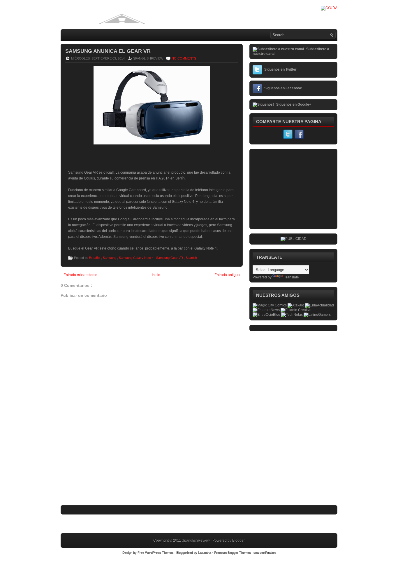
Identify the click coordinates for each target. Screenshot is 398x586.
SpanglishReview (196, 540)
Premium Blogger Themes (233, 552)
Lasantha (205, 552)
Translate (291, 277)
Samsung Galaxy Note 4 (136, 257)
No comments (184, 58)
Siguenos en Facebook (283, 88)
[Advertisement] (104, 465)
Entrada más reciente (80, 275)
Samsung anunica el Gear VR (108, 51)
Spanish (191, 257)
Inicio (156, 275)
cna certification (264, 552)
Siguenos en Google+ (293, 104)
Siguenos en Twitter (280, 69)
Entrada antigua (227, 275)
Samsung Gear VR (170, 257)
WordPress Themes (160, 552)
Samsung (110, 257)
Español (95, 257)
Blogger (238, 540)
